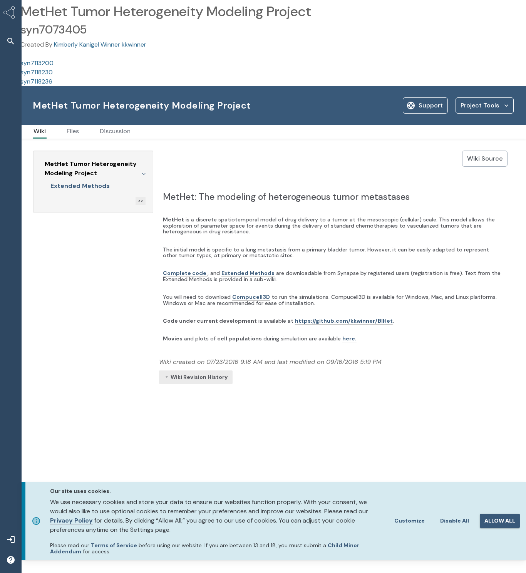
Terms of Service (114, 545)
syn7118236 (36, 81)
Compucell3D (251, 296)
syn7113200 (37, 63)
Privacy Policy (71, 520)
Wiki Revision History (199, 377)
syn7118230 (36, 72)
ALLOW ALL (499, 520)
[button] (11, 41)
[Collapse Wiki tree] (144, 173)
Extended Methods (80, 186)
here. (349, 338)
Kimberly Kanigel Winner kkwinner (100, 44)
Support (431, 105)
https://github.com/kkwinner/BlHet (344, 320)
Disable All (454, 520)
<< (140, 201)
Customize (409, 520)
